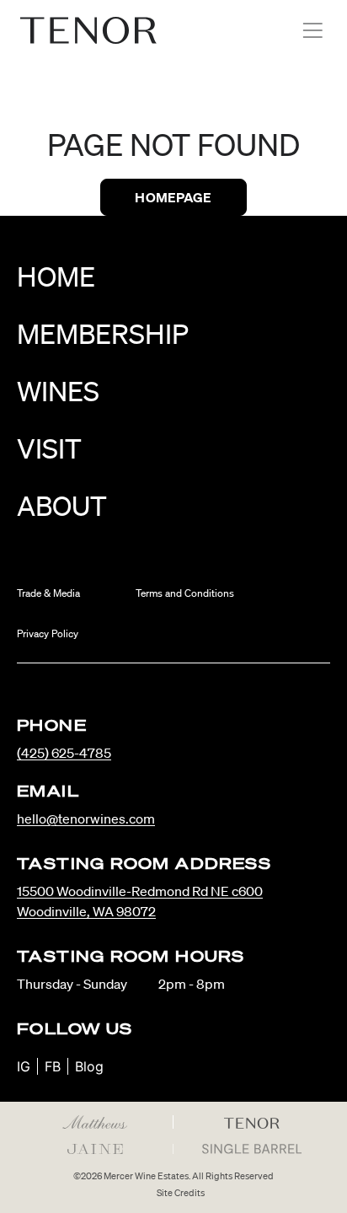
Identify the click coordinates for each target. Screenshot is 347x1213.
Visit (49, 448)
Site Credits (181, 1193)
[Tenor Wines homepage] (88, 30)
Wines (58, 390)
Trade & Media (48, 593)
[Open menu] (313, 30)
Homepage (173, 197)
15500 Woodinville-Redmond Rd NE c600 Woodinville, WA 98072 (140, 901)
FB (53, 1066)
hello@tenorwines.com (86, 818)
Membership (103, 333)
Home (56, 276)
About (62, 505)
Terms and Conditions (185, 593)
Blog (89, 1066)
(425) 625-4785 (64, 752)
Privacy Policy (47, 633)
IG (23, 1066)
